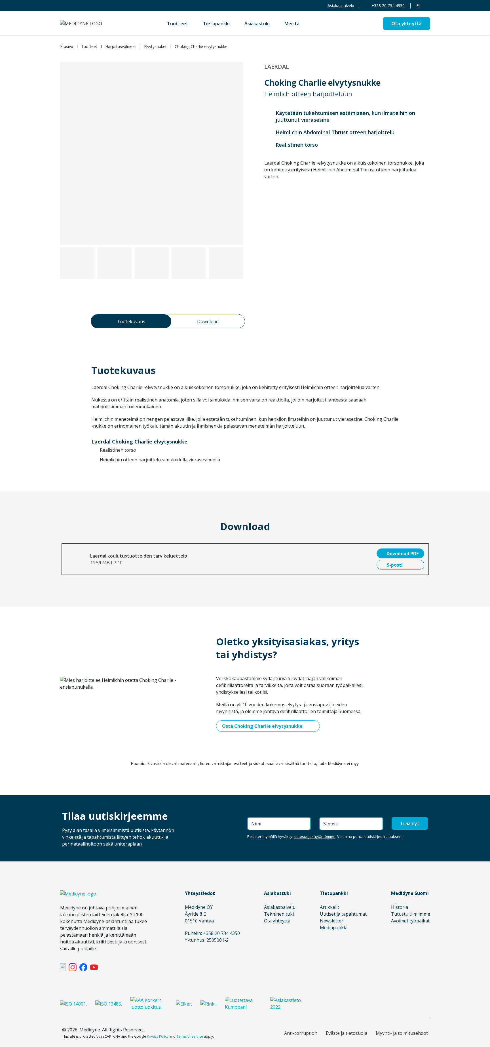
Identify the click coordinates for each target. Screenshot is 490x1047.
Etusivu (66, 46)
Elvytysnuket (155, 46)
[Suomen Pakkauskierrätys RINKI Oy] (208, 1003)
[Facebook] (83, 967)
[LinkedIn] (63, 967)
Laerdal (276, 66)
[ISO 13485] (108, 1003)
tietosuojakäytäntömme (314, 836)
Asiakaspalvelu (341, 5)
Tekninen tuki (279, 914)
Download (208, 321)
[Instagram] (73, 967)
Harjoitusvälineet (120, 46)
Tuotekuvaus (131, 321)
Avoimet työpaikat (410, 921)
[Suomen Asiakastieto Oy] (288, 1003)
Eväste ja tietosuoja (346, 1033)
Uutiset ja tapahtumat (343, 914)
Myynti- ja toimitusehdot (402, 1033)
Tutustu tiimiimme (410, 914)
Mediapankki (333, 927)
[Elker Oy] (184, 1003)
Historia (399, 907)
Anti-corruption (300, 1033)
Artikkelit (329, 907)
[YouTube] (94, 967)
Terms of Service (189, 1036)
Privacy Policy (157, 1036)
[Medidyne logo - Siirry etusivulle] (81, 23)
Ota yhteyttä (277, 921)
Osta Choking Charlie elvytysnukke (262, 726)
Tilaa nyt (409, 823)
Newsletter (331, 921)
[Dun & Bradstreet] (148, 1003)
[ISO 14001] (73, 1003)
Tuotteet (89, 46)
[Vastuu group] (243, 1003)
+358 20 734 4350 (388, 5)
